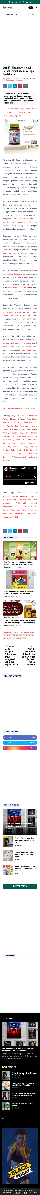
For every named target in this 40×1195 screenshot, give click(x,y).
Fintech (9, 500)
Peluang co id (29, 510)
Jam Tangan (31, 433)
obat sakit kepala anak (27, 632)
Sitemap (25, 1193)
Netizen (15, 496)
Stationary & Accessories (13, 457)
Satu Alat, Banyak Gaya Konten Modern (21, 109)
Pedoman (17, 1192)
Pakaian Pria (25, 419)
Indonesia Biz (20, 500)
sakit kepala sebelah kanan (20, 288)
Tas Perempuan (22, 426)
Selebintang (7, 513)
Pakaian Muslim (30, 422)
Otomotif (33, 453)
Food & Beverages (19, 436)
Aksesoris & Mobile (15, 422)
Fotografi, (7, 447)
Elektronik (14, 419)
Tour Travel (32, 513)
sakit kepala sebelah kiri (14, 291)
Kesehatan (22, 415)
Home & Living (20, 447)
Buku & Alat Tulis (19, 450)
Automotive (20, 453)
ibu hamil (27, 243)
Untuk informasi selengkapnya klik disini (19, 409)
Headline (15, 632)
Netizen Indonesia (11, 510)
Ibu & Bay (32, 440)
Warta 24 (15, 517)
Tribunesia (7, 517)
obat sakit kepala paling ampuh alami (19, 79)
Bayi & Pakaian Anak (14, 443)
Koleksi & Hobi (21, 440)
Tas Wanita (8, 426)
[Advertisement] (20, 39)
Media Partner (7, 1192)
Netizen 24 (32, 506)
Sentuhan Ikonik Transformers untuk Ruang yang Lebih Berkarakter (17, 1049)
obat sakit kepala (20, 219)
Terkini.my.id (24, 496)
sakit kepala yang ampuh (13, 222)
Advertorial (7, 632)
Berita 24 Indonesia (27, 493)
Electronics (32, 443)
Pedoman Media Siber (30, 1192)
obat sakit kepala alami (14, 253)
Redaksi (17, 1193)
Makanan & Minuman (20, 429)
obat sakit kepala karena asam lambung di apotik (18, 635)
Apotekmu (7, 496)
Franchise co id (19, 506)
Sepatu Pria (16, 433)
